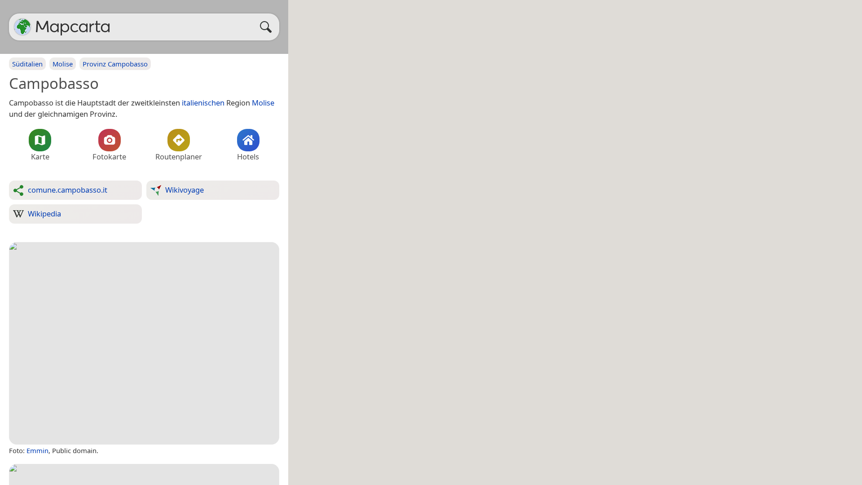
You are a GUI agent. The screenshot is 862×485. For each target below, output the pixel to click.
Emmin (37, 450)
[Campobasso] (144, 343)
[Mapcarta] (22, 27)
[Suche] (268, 26)
